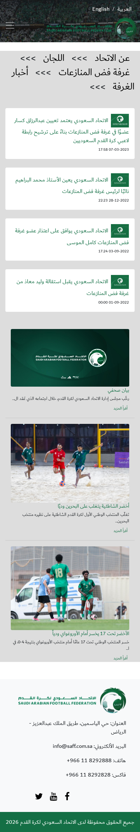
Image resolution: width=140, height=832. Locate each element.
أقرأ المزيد (120, 408)
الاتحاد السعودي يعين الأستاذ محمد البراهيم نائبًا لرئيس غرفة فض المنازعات (72, 185)
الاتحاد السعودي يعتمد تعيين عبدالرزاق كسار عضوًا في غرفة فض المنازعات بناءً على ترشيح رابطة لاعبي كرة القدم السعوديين (71, 130)
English (100, 9)
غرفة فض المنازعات (94, 72)
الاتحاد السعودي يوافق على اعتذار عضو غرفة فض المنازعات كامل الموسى (72, 236)
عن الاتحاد (112, 58)
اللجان (54, 58)
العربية (124, 9)
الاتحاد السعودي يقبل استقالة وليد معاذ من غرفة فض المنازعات (73, 287)
